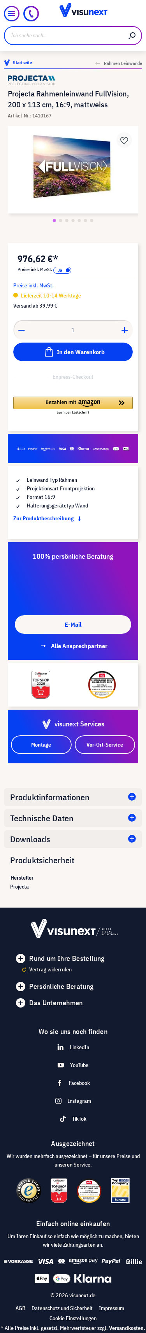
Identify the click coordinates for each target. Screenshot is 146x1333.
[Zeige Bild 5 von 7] (79, 220)
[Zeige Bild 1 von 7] (54, 220)
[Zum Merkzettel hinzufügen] (124, 140)
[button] (73, 406)
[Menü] (11, 13)
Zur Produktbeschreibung (44, 518)
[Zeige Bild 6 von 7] (85, 220)
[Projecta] (73, 80)
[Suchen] (132, 35)
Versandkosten (126, 1327)
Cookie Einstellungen (73, 1318)
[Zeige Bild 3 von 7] (67, 220)
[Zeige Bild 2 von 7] (60, 220)
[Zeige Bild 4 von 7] (73, 220)
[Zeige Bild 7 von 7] (91, 220)
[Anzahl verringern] (21, 329)
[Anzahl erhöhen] (125, 329)
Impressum (111, 1308)
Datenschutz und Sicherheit (62, 1308)
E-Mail (73, 624)
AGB (20, 1308)
